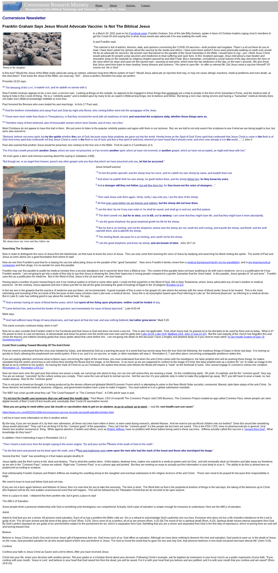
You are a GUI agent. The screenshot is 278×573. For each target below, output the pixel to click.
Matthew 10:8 (175, 334)
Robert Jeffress (115, 429)
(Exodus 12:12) (175, 285)
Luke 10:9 (161, 334)
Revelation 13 (11, 367)
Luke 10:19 (147, 334)
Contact (145, 5)
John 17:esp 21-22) (195, 334)
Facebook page (138, 33)
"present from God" (254, 429)
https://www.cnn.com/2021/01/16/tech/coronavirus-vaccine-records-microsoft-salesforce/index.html (58, 412)
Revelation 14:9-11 (32, 367)
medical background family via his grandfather (213, 262)
